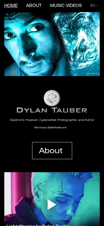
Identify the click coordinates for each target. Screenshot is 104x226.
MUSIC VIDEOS (66, 6)
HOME (11, 6)
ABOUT (34, 6)
